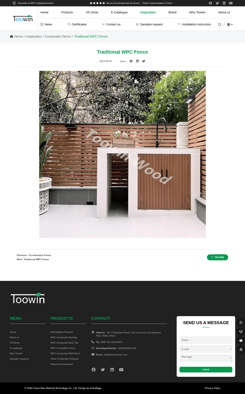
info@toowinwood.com (112, 354)
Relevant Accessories (61, 364)
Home (44, 12)
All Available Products (61, 332)
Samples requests (19, 359)
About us (224, 12)
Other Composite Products (64, 359)
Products (67, 12)
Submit (205, 369)
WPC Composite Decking (63, 337)
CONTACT (100, 318)
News (48, 24)
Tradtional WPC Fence (91, 36)
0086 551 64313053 (109, 342)
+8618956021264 (116, 348)
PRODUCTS (61, 318)
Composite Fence (58, 36)
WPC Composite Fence (62, 348)
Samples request (151, 24)
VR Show (92, 12)
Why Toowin (197, 12)
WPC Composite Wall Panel (65, 353)
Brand (172, 12)
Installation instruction (196, 24)
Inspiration (148, 12)
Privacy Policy (212, 388)
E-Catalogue (119, 12)
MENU (16, 318)
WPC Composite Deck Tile (64, 343)
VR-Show (15, 343)
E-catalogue (16, 348)
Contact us (113, 24)
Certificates (79, 24)
